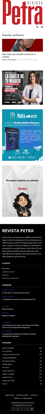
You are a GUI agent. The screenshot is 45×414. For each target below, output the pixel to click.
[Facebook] (13, 409)
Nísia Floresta (7, 309)
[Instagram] (18, 409)
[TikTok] (22, 409)
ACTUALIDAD (7, 323)
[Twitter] (27, 409)
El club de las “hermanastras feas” (16, 293)
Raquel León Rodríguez (9, 59)
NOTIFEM (5, 306)
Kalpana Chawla (8, 316)
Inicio (3, 32)
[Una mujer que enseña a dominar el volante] (22, 45)
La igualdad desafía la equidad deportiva (18, 299)
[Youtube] (32, 409)
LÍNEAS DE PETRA (8, 290)
